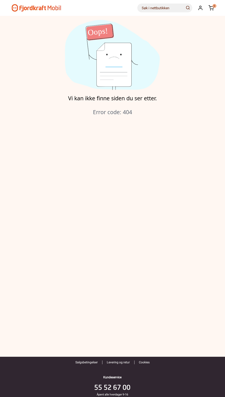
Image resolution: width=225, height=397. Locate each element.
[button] (200, 8)
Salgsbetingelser (86, 362)
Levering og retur (118, 362)
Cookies (144, 362)
